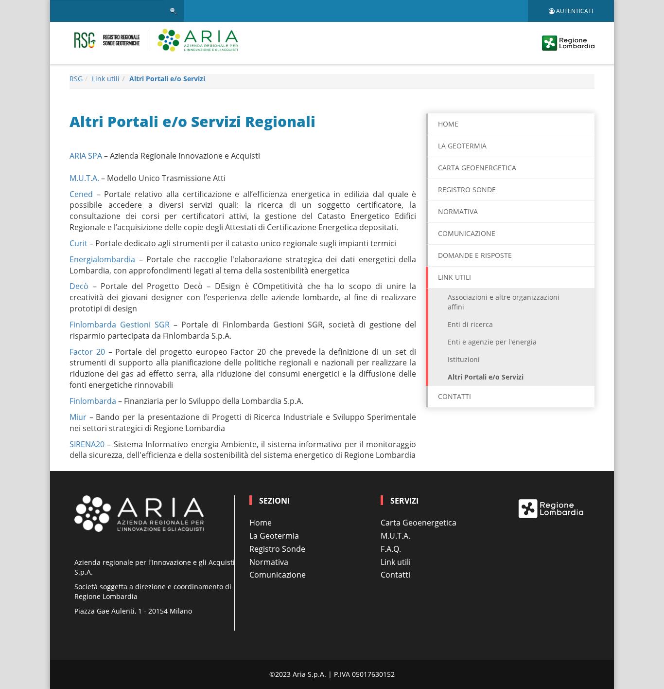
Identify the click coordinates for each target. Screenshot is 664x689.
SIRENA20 (87, 444)
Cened (81, 194)
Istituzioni (464, 359)
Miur (78, 417)
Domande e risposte (475, 255)
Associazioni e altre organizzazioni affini (503, 301)
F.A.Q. (391, 549)
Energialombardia (102, 259)
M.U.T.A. (84, 178)
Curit (78, 243)
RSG (76, 78)
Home (448, 123)
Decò (79, 286)
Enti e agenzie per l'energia (492, 341)
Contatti (454, 396)
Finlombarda (93, 401)
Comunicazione (466, 233)
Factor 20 (87, 351)
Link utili (106, 78)
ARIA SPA (86, 155)
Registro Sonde (467, 189)
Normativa (458, 211)
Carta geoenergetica (477, 167)
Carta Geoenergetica (418, 522)
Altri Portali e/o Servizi (167, 78)
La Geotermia (462, 145)
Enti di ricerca (470, 324)
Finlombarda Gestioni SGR (120, 324)
